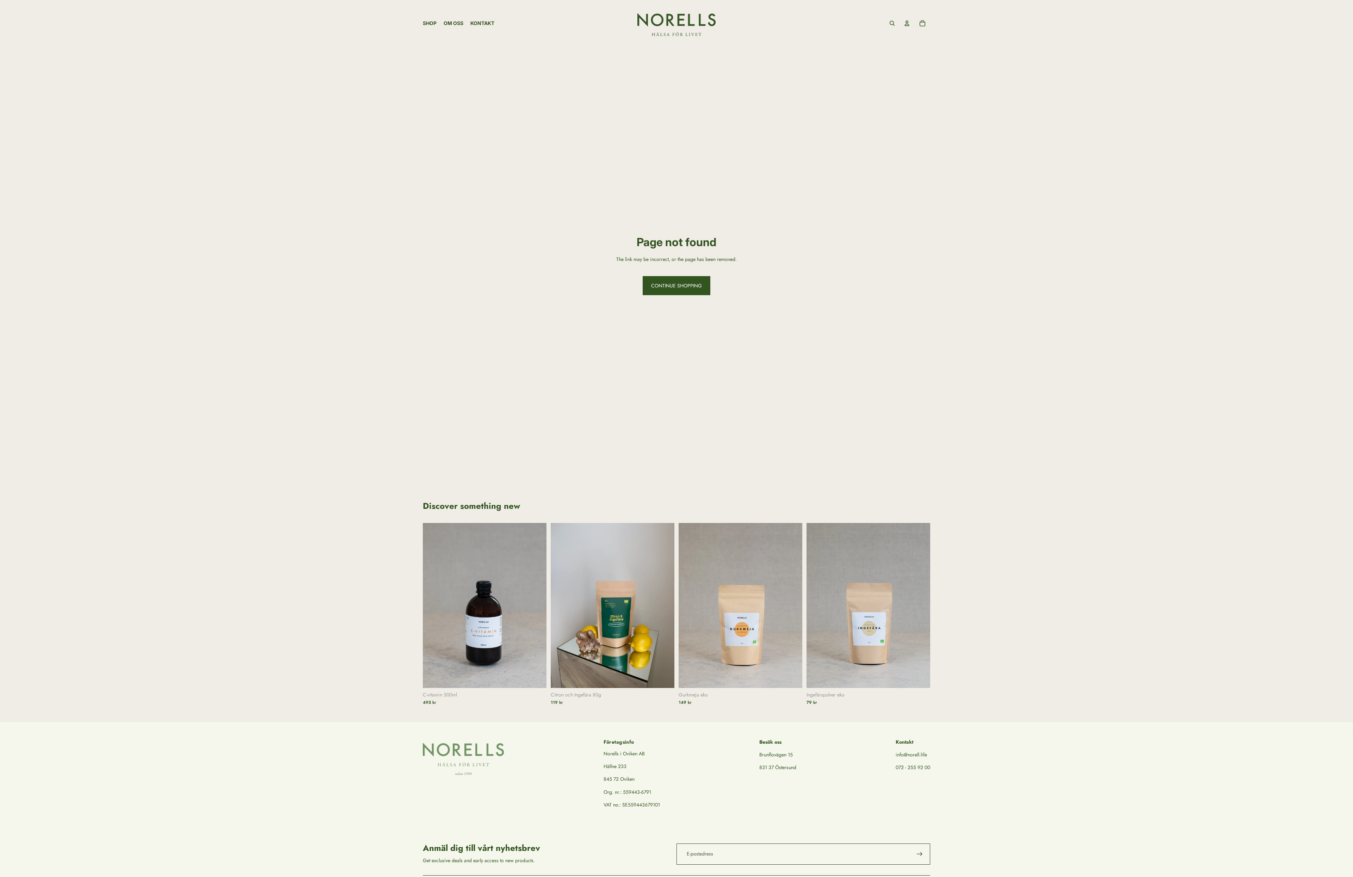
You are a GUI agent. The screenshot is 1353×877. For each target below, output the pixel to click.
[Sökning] (892, 23)
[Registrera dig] (919, 854)
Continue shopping (676, 285)
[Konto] (907, 23)
